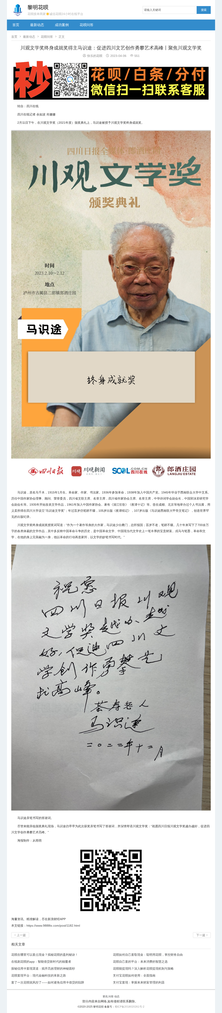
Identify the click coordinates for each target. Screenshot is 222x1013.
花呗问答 (86, 25)
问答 (111, 996)
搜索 (204, 10)
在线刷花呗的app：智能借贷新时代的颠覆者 (41, 961)
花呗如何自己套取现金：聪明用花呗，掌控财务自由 (148, 954)
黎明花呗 (98, 1006)
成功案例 (62, 25)
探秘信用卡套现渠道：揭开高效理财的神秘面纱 (43, 968)
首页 (15, 25)
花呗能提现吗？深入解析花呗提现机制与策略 (143, 968)
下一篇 (201, 935)
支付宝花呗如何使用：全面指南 (134, 975)
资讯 (105, 996)
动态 (116, 996)
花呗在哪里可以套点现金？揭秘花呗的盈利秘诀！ (44, 954)
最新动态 (37, 25)
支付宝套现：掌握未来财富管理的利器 (139, 982)
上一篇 (20, 935)
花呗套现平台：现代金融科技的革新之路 (38, 975)
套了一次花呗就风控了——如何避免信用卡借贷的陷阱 (47, 982)
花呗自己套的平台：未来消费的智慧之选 (140, 961)
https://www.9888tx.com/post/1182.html (53, 925)
